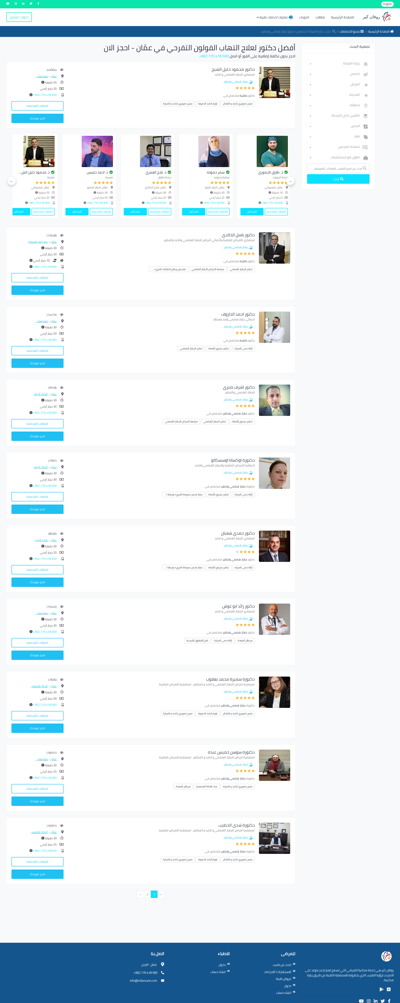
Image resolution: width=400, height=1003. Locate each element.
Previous (290, 181)
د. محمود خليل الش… (124, 172)
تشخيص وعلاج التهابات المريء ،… (168, 269)
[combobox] (334, 64)
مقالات (320, 17)
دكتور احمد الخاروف (238, 314)
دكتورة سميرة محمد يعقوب (230, 679)
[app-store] (389, 989)
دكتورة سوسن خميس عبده (231, 752)
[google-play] (382, 989)
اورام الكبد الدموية (207, 103)
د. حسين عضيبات (69, 172)
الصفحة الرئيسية (342, 17)
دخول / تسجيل (19, 17)
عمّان (53, 76)
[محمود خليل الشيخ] (274, 82)
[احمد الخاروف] (274, 327)
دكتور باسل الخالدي (238, 235)
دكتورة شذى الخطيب (236, 825)
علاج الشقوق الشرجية (197, 640)
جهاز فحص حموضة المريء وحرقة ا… (183, 494)
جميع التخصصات (350, 31)
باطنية (243, 95)
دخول (287, 986)
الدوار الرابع (41, 394)
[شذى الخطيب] (274, 838)
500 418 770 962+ (214, 56)
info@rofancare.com (143, 981)
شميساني (41, 76)
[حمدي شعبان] (274, 546)
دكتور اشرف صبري (239, 387)
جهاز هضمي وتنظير (236, 81)
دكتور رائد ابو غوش (238, 606)
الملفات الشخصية (37, 105)
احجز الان (283, 211)
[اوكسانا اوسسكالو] (274, 473)
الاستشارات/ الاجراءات (277, 972)
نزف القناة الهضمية (206, 786)
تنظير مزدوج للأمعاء (218, 348)
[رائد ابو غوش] (274, 619)
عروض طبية (283, 979)
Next (11, 181)
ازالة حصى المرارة (243, 348)
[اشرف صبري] (274, 400)
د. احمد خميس (187, 172)
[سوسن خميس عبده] (274, 765)
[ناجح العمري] (237, 151)
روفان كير (372, 16)
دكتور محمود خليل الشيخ (233, 69)
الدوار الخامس (39, 686)
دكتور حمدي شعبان (238, 533)
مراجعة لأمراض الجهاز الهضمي (207, 269)
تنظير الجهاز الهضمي (241, 269)
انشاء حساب (283, 993)
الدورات (304, 17)
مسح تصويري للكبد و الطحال (237, 103)
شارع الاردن (41, 540)
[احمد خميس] (179, 151)
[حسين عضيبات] (62, 151)
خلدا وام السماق (38, 241)
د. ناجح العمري (245, 172)
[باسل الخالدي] (274, 248)
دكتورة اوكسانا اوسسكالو (233, 460)
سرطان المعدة (245, 640)
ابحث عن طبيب (282, 965)
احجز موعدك (37, 118)
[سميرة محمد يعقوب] (274, 692)
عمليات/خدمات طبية (274, 17)
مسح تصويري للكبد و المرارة (177, 103)
